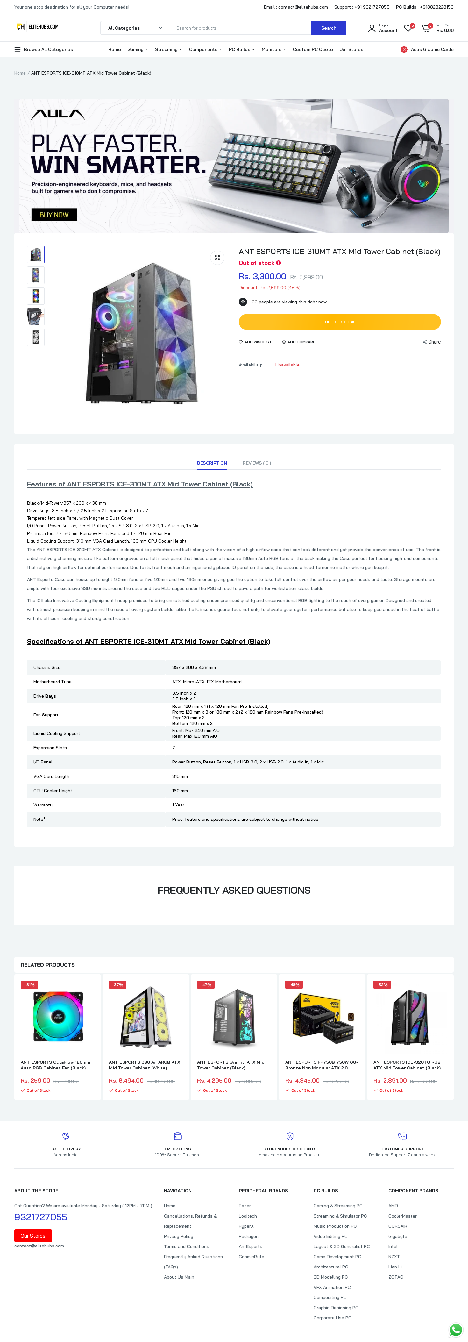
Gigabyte (397, 1236)
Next (454, 1038)
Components (204, 49)
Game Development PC (337, 1257)
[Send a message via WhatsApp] (456, 1330)
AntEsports (250, 1246)
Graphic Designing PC (336, 1307)
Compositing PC (330, 1297)
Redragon (249, 1236)
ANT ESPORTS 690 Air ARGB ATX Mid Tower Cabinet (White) (144, 1065)
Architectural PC (331, 1267)
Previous (14, 1038)
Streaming (167, 49)
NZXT (394, 1257)
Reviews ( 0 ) (257, 463)
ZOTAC (395, 1277)
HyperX (246, 1226)
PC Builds (240, 49)
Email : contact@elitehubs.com (296, 7)
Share (434, 342)
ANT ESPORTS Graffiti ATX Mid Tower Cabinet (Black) (231, 1065)
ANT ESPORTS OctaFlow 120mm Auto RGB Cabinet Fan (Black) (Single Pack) (55, 1065)
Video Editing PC (331, 1236)
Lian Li (395, 1267)
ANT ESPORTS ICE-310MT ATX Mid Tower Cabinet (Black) (339, 251)
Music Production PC (335, 1226)
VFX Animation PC (332, 1287)
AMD (393, 1206)
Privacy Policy (178, 1236)
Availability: (250, 365)
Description (212, 463)
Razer (245, 1206)
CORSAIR (397, 1226)
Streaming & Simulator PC (340, 1216)
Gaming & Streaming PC (338, 1206)
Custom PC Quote (313, 49)
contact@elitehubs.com (39, 1246)
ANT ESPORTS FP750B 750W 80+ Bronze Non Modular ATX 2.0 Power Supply (322, 1065)
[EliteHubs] (37, 27)
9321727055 (40, 1217)
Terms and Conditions (186, 1246)
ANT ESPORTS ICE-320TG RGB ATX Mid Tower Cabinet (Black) (407, 1065)
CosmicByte (251, 1257)
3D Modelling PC (331, 1277)
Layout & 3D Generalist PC (342, 1246)
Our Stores (351, 49)
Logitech (248, 1216)
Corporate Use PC (332, 1318)
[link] (89, 991)
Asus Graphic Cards (432, 49)
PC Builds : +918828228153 (425, 7)
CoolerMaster (402, 1216)
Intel (393, 1246)
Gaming (136, 49)
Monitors (272, 49)
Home (114, 49)
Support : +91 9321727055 (362, 7)
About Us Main (179, 1277)
